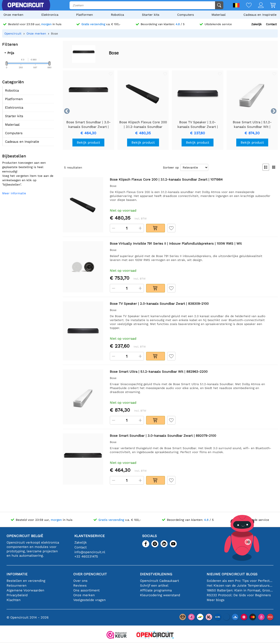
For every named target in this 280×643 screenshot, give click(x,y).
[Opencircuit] (155, 635)
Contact (271, 24)
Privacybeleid (17, 595)
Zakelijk (256, 24)
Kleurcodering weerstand (160, 595)
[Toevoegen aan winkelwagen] (155, 228)
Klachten (14, 600)
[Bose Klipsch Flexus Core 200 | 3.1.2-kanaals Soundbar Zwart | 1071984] (83, 205)
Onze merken (13, 14)
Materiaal (219, 14)
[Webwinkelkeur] (117, 635)
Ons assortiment (86, 590)
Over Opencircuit (90, 574)
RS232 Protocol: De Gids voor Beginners (239, 595)
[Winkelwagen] (270, 5)
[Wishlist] (246, 5)
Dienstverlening (156, 574)
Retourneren (16, 585)
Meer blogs (215, 600)
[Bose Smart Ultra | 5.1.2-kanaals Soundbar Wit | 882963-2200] (83, 397)
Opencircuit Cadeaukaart (159, 581)
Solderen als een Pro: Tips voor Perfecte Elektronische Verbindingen (240, 581)
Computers (185, 14)
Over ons (80, 581)
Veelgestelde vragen (89, 600)
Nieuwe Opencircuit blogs (232, 574)
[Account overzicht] (258, 5)
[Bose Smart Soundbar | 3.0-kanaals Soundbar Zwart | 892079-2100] (83, 459)
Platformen (84, 14)
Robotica (117, 14)
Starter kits (150, 14)
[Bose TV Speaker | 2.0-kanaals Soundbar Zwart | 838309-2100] (83, 331)
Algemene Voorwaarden (25, 590)
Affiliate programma (156, 590)
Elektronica (49, 14)
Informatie (17, 574)
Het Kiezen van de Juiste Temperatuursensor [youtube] (240, 585)
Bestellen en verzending (26, 581)
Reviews (80, 585)
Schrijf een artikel (154, 585)
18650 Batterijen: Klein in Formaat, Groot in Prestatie (240, 590)
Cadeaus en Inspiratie (259, 14)
